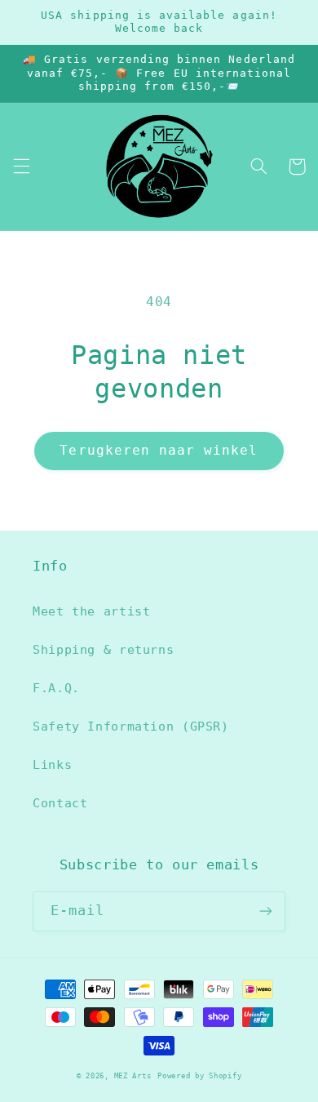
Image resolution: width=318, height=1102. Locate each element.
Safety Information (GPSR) (131, 726)
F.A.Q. (56, 688)
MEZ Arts (133, 1076)
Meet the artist (91, 611)
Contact (60, 803)
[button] (21, 166)
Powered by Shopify (199, 1076)
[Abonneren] (266, 911)
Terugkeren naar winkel (159, 450)
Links (52, 764)
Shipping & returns (103, 649)
